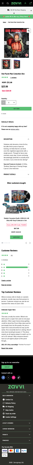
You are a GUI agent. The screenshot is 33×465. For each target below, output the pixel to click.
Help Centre (9, 410)
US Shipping (10, 407)
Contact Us (9, 400)
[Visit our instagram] (13, 377)
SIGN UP (7, 367)
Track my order (11, 413)
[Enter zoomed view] (29, 31)
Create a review (6, 280)
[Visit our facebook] (3, 377)
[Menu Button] (2, 3)
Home (4, 22)
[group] (16, 43)
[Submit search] (8, 3)
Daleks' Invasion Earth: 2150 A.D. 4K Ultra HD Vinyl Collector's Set (16, 219)
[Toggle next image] (28, 43)
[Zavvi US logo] (16, 3)
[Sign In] (25, 3)
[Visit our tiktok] (19, 377)
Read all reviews (6, 285)
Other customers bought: (16, 183)
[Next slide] (30, 243)
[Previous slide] (26, 243)
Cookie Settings (11, 417)
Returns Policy (10, 403)
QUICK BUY (16, 237)
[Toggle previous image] (5, 43)
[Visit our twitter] (8, 377)
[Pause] (31, 10)
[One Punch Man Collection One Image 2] (17, 64)
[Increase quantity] (14, 103)
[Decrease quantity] (4, 103)
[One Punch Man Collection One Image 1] (6, 64)
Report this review (7, 348)
